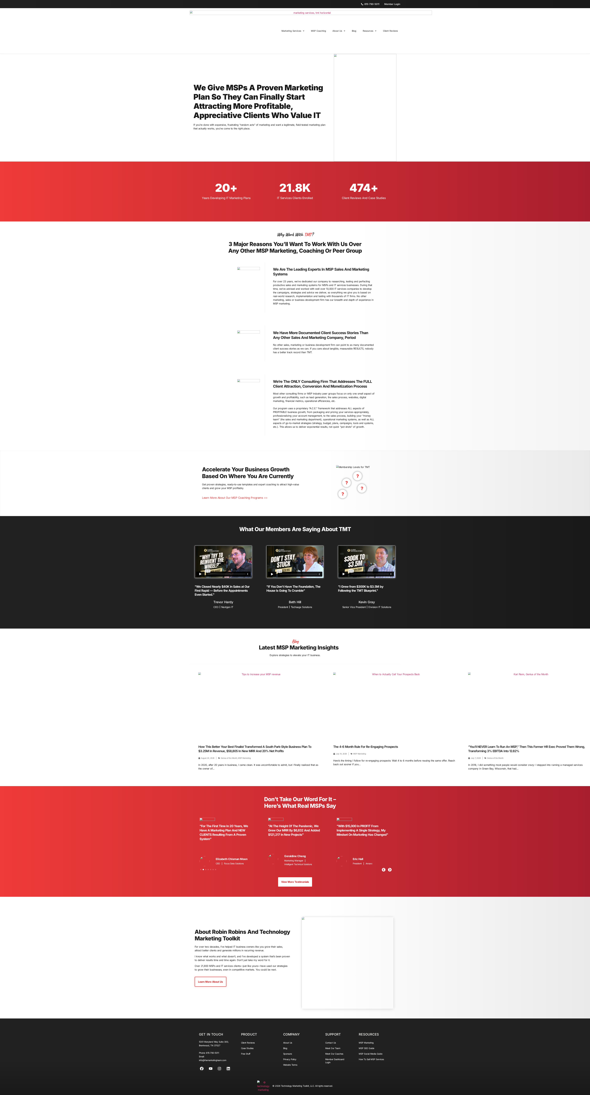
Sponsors (287, 1053)
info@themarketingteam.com (212, 1060)
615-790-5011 (212, 1053)
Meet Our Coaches (334, 1053)
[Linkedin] (228, 1068)
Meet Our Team (332, 1048)
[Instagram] (219, 1068)
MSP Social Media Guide (370, 1053)
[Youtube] (210, 1068)
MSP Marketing (366, 1042)
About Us (337, 31)
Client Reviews (390, 31)
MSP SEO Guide (366, 1048)
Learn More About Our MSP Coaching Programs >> (234, 497)
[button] (383, 870)
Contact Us (330, 1042)
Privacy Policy (289, 1059)
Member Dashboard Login (334, 1061)
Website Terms (290, 1064)
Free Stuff (245, 1053)
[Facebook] (201, 1068)
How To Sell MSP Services (371, 1059)
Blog (354, 31)
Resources (368, 31)
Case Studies (247, 1048)
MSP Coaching (318, 31)
